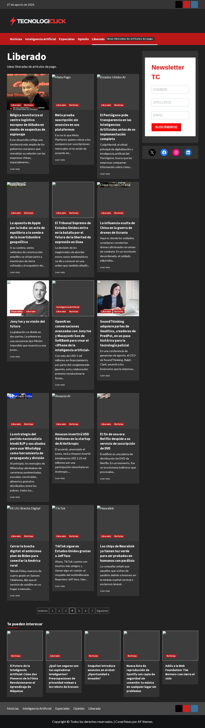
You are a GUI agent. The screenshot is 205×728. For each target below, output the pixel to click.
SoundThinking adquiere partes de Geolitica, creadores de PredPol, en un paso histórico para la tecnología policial (118, 333)
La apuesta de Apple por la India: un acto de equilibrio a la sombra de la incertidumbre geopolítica (27, 232)
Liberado (123, 39)
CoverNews (123, 721)
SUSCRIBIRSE (166, 127)
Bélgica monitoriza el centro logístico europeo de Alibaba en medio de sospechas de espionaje (27, 124)
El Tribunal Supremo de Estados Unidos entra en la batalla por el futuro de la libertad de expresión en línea (73, 232)
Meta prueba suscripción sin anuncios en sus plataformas (67, 122)
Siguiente (102, 611)
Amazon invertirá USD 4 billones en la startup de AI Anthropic (72, 439)
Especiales (67, 39)
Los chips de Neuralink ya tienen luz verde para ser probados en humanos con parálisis (117, 553)
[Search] (195, 37)
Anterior (43, 611)
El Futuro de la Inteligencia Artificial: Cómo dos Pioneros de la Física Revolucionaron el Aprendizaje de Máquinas (24, 678)
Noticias (16, 39)
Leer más (15, 168)
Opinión (83, 39)
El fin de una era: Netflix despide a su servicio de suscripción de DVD (117, 441)
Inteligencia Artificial (40, 39)
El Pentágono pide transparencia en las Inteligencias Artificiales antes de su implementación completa (117, 127)
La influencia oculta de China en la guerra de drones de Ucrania (117, 228)
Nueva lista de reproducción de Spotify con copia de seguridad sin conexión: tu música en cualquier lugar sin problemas (141, 678)
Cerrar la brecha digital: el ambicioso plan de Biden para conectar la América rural (25, 555)
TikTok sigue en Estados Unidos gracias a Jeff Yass (73, 551)
